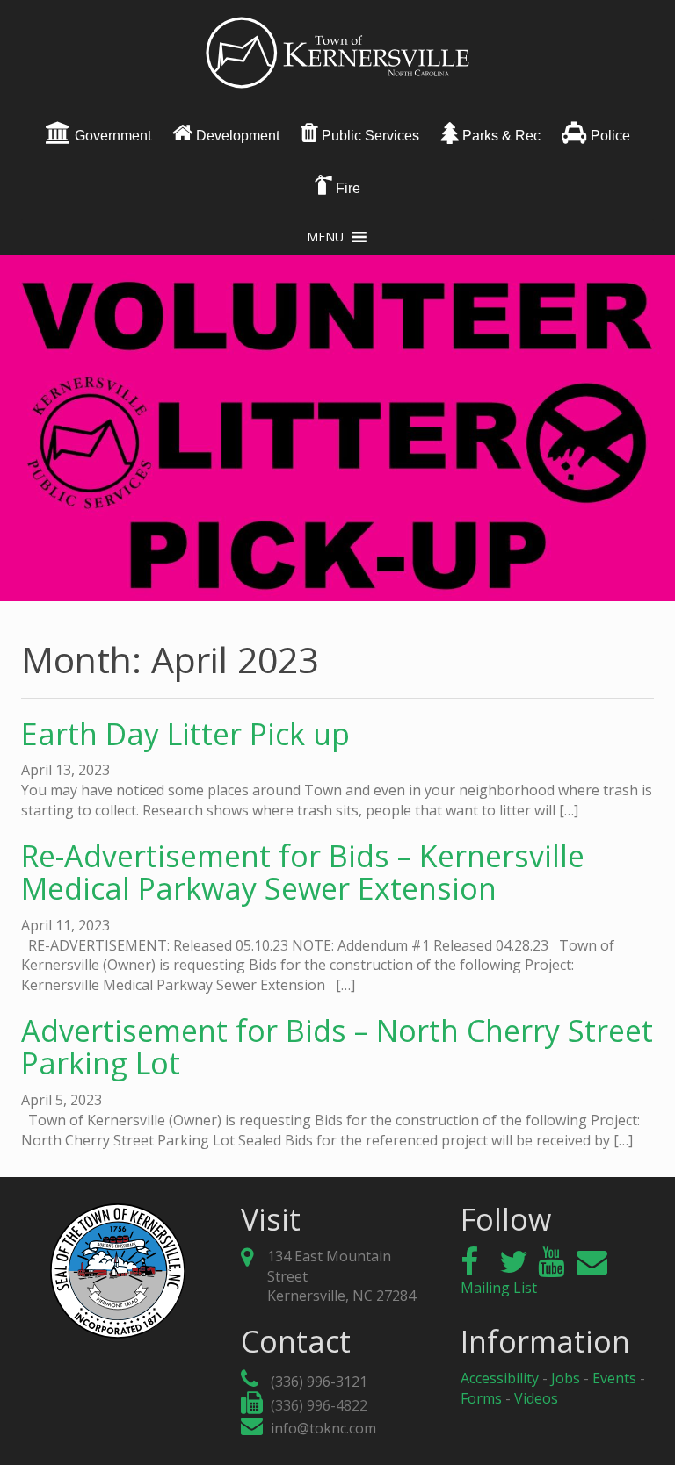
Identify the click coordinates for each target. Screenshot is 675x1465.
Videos (536, 1398)
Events (614, 1378)
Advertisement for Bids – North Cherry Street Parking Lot (337, 1046)
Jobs (565, 1378)
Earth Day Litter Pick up (185, 734)
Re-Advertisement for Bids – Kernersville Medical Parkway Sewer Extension (302, 872)
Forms (481, 1398)
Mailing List (499, 1287)
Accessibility (500, 1378)
